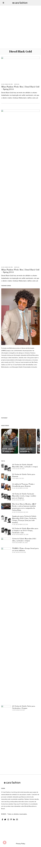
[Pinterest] (11, 819)
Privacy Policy (20, 843)
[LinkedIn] (14, 819)
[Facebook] (2, 819)
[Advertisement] (20, 20)
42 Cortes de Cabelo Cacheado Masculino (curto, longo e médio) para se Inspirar (24, 496)
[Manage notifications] (4, 842)
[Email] (17, 819)
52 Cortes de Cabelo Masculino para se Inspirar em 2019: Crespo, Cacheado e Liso (25, 531)
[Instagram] (8, 819)
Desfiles (16, 84)
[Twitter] (5, 819)
